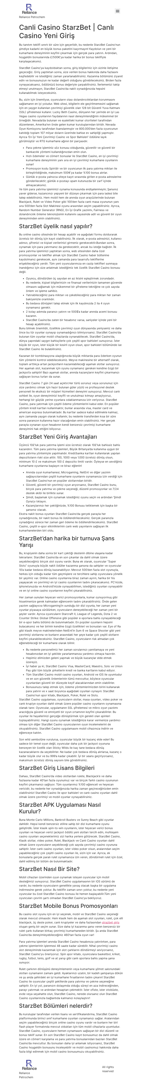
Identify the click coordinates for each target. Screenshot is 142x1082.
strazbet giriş (110, 922)
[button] (117, 11)
